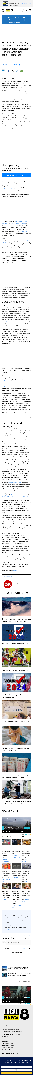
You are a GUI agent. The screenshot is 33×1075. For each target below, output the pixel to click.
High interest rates (9, 321)
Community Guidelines (8, 1027)
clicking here (14, 925)
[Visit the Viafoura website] (27, 981)
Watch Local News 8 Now (14, 22)
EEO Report (5, 1025)
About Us (17, 1027)
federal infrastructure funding (18, 223)
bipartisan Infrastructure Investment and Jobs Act (15, 497)
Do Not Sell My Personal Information (12, 1031)
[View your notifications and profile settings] (29, 948)
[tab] (6, 948)
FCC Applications (13, 1029)
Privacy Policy (21, 1025)
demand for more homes (14, 482)
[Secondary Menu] (4, 10)
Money (15, 570)
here (9, 929)
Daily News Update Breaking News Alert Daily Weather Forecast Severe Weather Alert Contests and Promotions (8, 1045)
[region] (16, 958)
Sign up (28, 935)
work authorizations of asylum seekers (21, 192)
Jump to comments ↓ (7, 576)
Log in (24, 935)
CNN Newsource (7, 64)
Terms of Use (12, 1025)
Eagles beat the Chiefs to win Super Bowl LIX (15, 670)
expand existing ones (8, 188)
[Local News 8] (12, 10)
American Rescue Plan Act (18, 495)
